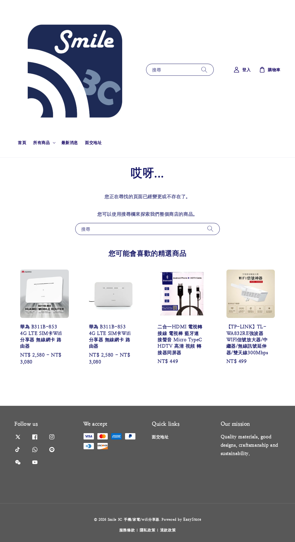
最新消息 (69, 142)
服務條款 (127, 530)
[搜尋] (204, 69)
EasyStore (192, 519)
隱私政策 (148, 530)
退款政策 (168, 530)
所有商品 (41, 142)
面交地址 (93, 142)
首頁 (22, 142)
